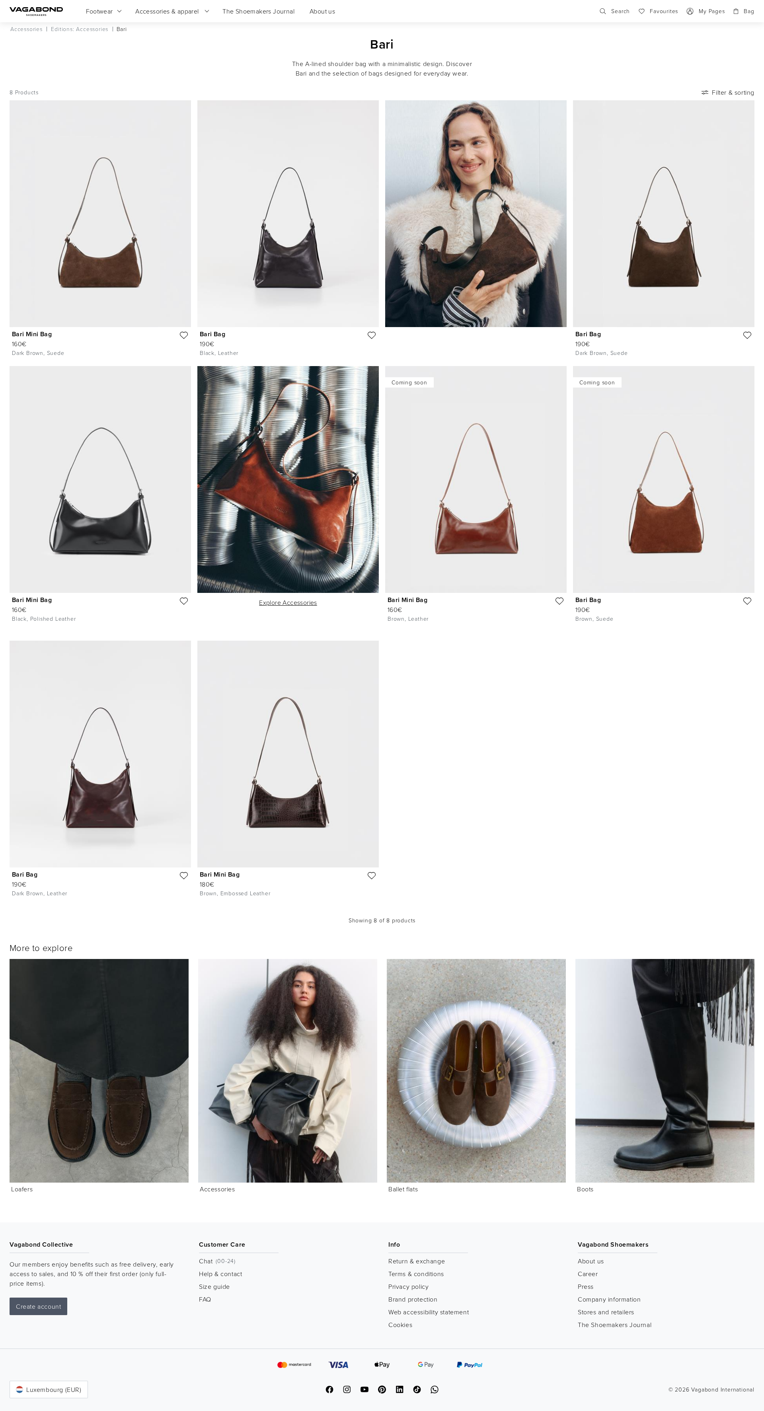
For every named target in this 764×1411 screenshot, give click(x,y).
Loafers (22, 1189)
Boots (585, 1189)
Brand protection (413, 1299)
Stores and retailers (606, 1312)
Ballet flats (403, 1189)
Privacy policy (408, 1286)
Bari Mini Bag (32, 334)
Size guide (214, 1286)
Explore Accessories (288, 602)
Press (586, 1286)
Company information (609, 1299)
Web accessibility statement (428, 1312)
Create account (38, 1306)
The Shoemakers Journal (614, 1324)
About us (591, 1261)
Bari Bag (212, 334)
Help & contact (220, 1273)
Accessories (217, 1189)
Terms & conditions (416, 1273)
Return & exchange (416, 1261)
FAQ (205, 1299)
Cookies (400, 1324)
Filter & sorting (733, 92)
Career (588, 1273)
